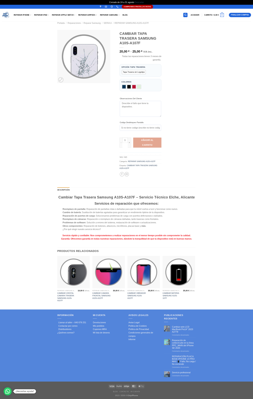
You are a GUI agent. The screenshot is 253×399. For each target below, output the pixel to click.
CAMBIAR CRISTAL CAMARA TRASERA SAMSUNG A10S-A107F (65, 297)
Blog (125, 15)
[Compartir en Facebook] (122, 174)
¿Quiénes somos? (65, 333)
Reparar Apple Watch (63, 15)
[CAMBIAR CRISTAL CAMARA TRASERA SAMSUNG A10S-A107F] (73, 272)
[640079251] (117, 7)
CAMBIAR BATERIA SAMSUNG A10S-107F (171, 295)
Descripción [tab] (63, 190)
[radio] (134, 72)
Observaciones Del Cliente (131, 98)
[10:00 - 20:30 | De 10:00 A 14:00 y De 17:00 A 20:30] (112, 7)
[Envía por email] (127, 174)
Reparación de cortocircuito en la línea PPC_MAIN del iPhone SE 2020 (183, 344)
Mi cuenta (135, 392)
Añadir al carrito (147, 142)
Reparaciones (74, 23)
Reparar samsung (109, 15)
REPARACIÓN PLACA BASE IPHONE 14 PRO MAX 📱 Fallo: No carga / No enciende (184, 360)
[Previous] (57, 282)
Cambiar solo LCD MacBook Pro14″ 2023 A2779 (182, 329)
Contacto (124, 392)
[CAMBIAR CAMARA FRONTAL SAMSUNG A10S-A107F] (108, 272)
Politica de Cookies (137, 326)
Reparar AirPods (86, 15)
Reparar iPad (40, 15)
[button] (8, 391)
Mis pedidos (98, 326)
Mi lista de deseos (101, 333)
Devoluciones (99, 322)
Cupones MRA (100, 329)
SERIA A (108, 23)
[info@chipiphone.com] (106, 7)
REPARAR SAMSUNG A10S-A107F (132, 23)
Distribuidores (64, 329)
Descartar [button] (139, 2)
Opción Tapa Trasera (133, 67)
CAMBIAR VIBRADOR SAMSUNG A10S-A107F (136, 295)
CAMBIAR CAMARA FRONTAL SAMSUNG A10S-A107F (101, 295)
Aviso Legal (134, 322)
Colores (126, 82)
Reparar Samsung (92, 23)
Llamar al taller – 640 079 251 (71, 322)
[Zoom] (60, 79)
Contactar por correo (67, 326)
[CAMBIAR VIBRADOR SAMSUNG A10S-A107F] (143, 272)
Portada (61, 23)
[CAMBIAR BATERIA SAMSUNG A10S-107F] (179, 272)
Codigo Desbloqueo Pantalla (131, 122)
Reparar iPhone (22, 15)
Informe (131, 339)
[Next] (195, 282)
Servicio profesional (181, 372)
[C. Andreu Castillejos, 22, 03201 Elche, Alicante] (101, 7)
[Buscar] (185, 15)
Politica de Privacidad (138, 329)
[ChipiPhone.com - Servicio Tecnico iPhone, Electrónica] (6, 15)
